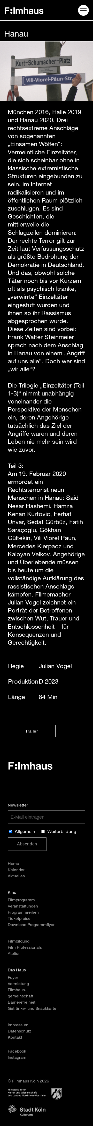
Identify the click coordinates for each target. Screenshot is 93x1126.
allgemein (25, 832)
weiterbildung (61, 832)
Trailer (31, 732)
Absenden (27, 844)
